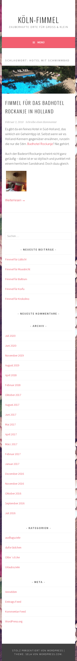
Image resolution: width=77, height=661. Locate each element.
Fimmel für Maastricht (17, 269)
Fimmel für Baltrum (16, 279)
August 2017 (12, 405)
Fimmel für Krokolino (17, 299)
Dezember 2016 (14, 474)
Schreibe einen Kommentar (41, 122)
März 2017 (11, 444)
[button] (16, 182)
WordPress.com (50, 654)
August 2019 (12, 365)
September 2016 (14, 503)
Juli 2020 (10, 336)
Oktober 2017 (13, 395)
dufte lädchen (13, 547)
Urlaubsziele (12, 567)
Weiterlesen (15, 200)
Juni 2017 (10, 414)
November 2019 (14, 355)
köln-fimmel (38, 19)
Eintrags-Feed (13, 602)
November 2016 (14, 483)
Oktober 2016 (13, 493)
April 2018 (11, 375)
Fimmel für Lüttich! (15, 259)
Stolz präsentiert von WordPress (37, 650)
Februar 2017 (13, 454)
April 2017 (11, 434)
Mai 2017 (10, 424)
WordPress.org (13, 621)
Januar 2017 (12, 464)
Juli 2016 (10, 513)
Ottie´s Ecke (12, 557)
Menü (41, 42)
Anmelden (11, 592)
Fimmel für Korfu (14, 289)
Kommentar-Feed (15, 611)
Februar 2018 (13, 385)
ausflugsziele (12, 537)
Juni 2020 (10, 345)
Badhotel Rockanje (40, 144)
